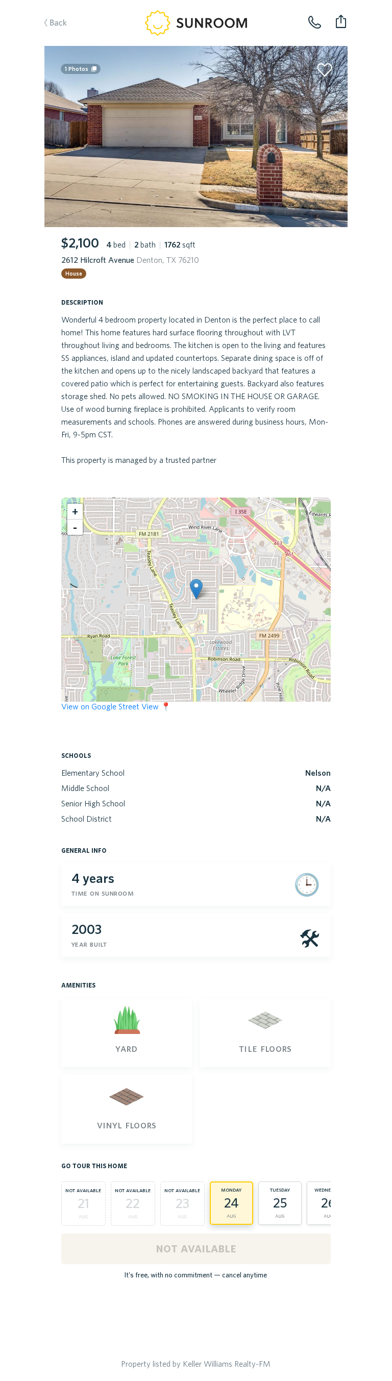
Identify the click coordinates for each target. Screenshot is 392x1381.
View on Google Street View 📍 (116, 706)
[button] (196, 589)
